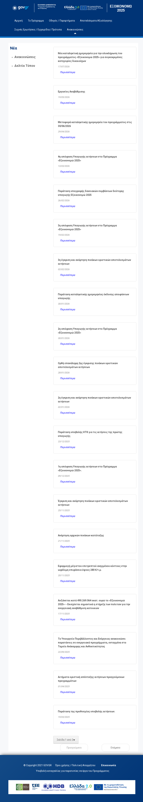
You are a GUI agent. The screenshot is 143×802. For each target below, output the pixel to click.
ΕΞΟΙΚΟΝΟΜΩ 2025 (121, 8)
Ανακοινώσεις (25, 57)
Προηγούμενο (74, 747)
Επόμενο (115, 747)
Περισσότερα (67, 72)
